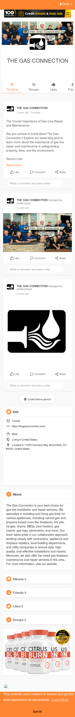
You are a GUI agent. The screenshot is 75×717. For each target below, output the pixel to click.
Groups (18, 619)
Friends (18, 592)
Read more (13, 165)
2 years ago (23, 112)
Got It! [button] (37, 711)
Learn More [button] (60, 700)
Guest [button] (65, 4)
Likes (17, 606)
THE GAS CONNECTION (37, 60)
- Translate (34, 112)
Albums (18, 579)
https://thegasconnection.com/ (28, 426)
